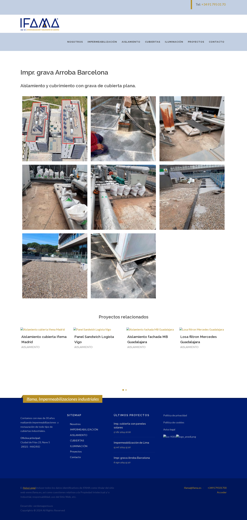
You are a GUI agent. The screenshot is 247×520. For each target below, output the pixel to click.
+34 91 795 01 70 (213, 4)
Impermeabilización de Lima (131, 442)
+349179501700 (217, 487)
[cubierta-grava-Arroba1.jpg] (54, 128)
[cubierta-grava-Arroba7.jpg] (123, 128)
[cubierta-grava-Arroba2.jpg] (54, 265)
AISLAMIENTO (78, 435)
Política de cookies (173, 422)
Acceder (222, 492)
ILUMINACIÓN (78, 446)
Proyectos (76, 451)
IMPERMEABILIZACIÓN (84, 429)
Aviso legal (169, 429)
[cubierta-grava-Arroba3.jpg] (192, 197)
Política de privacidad (175, 415)
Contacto (75, 457)
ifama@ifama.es (192, 487)
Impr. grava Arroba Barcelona (132, 457)
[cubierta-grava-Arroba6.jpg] (192, 128)
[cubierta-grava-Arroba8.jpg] (123, 265)
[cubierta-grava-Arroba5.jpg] (54, 197)
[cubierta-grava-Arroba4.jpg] (123, 197)
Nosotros (75, 424)
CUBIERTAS (77, 440)
